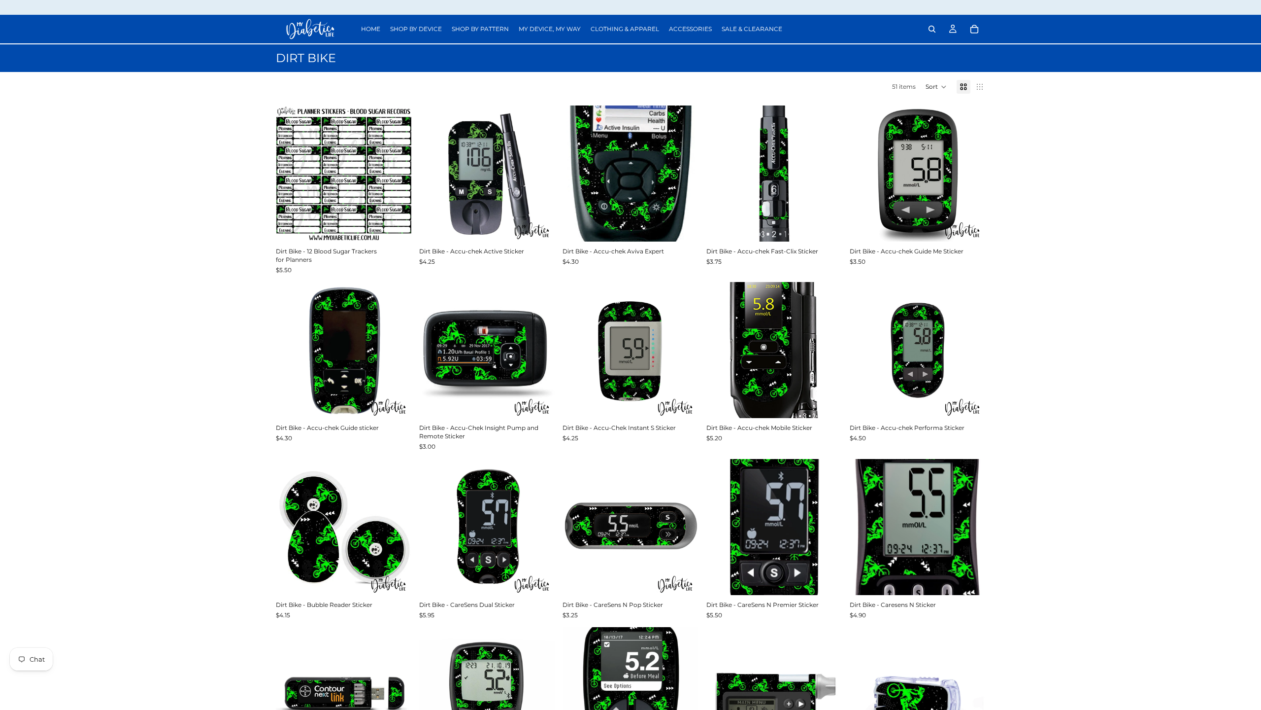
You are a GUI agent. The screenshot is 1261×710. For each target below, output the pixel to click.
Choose (548, 402)
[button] (936, 87)
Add (404, 226)
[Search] (932, 29)
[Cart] (974, 29)
